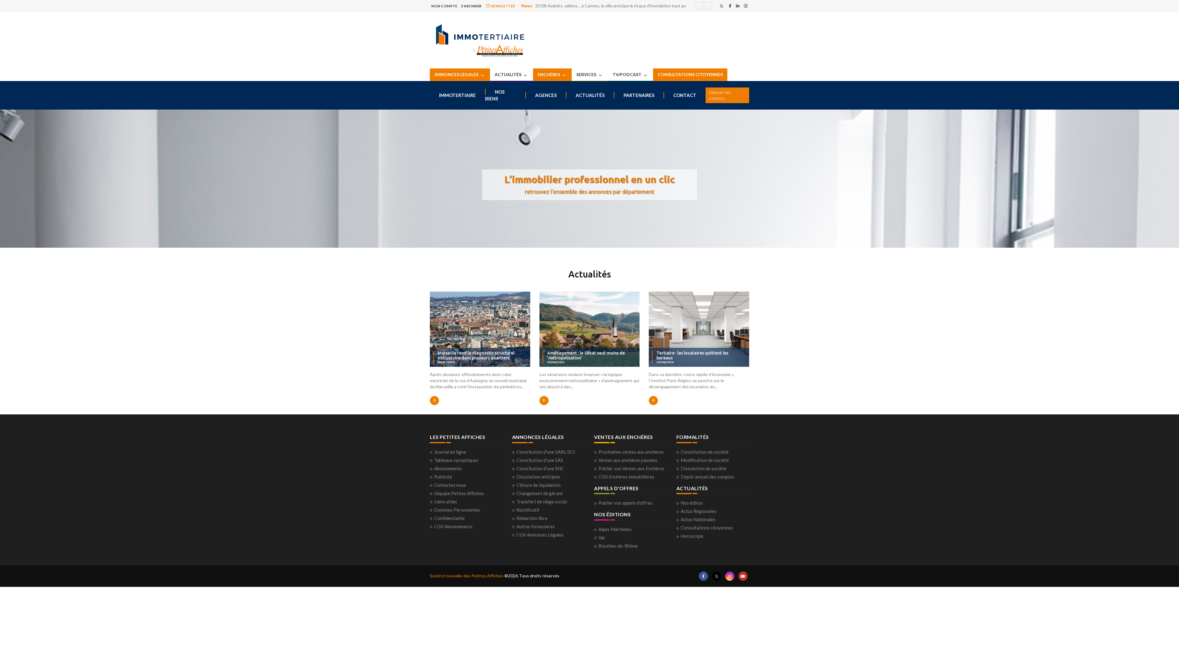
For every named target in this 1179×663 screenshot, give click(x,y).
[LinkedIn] (737, 6)
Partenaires (639, 95)
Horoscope (692, 536)
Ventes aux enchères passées (627, 460)
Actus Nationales (698, 519)
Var (601, 537)
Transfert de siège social (541, 501)
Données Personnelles (457, 510)
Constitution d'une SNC (540, 468)
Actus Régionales (698, 511)
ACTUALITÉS (508, 74)
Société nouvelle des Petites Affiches (467, 575)
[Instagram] (745, 6)
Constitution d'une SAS (539, 460)
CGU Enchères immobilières (626, 476)
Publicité (443, 476)
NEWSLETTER (502, 6)
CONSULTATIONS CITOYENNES (690, 74)
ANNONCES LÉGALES (456, 74)
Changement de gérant (539, 493)
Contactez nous (450, 485)
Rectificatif (527, 510)
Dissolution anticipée (538, 476)
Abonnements (448, 468)
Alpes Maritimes (615, 529)
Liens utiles (445, 501)
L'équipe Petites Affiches (459, 493)
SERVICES (586, 74)
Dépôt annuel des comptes (707, 476)
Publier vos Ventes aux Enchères (631, 468)
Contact (684, 95)
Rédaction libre (531, 518)
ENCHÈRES (549, 74)
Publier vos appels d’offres (625, 503)
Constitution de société (705, 452)
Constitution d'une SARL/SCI (545, 452)
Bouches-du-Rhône (618, 546)
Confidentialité (449, 518)
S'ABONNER (471, 6)
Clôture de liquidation (538, 485)
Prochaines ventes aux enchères (631, 452)
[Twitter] (721, 6)
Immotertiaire (457, 95)
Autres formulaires (535, 526)
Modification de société (705, 460)
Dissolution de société (703, 468)
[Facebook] (730, 6)
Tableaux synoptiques (456, 460)
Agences (546, 95)
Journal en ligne (450, 452)
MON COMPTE (444, 6)
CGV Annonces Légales (540, 534)
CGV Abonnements (453, 526)
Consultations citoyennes (707, 527)
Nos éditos (692, 503)
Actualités (590, 95)
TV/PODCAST (627, 74)
